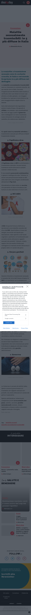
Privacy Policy (24, 328)
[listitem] (15, 315)
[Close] (27, 286)
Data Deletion (6, 328)
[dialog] (15, 307)
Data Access (15, 328)
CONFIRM (9, 322)
